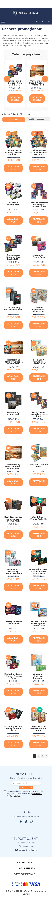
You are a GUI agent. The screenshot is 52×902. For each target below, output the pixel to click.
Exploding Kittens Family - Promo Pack (13, 728)
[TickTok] (26, 821)
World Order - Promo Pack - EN (38, 518)
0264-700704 (27, 846)
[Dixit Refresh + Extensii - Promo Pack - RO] (13, 138)
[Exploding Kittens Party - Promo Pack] (13, 662)
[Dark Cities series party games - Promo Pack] (13, 505)
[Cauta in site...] (49, 21)
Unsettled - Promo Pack (13, 204)
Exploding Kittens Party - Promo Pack (13, 676)
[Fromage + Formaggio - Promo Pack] (38, 348)
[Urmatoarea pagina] (46, 756)
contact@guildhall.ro (27, 850)
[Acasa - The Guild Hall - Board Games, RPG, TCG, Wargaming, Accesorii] (26, 13)
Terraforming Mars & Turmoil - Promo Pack (13, 362)
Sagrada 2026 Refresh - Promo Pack (38, 728)
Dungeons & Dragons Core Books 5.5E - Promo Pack (15, 83)
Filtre (15, 119)
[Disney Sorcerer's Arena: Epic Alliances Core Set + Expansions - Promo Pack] (38, 191)
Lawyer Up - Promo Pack (39, 256)
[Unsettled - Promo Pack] (13, 191)
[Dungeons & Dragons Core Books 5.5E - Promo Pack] (15, 71)
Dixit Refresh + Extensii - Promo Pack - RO (13, 152)
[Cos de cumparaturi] (43, 21)
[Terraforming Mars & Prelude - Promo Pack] (37, 71)
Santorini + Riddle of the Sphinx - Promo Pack (39, 624)
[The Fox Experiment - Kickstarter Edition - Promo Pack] (38, 295)
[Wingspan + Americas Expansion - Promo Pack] (38, 662)
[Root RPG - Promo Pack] (38, 452)
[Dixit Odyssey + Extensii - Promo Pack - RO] (38, 138)
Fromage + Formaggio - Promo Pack (39, 362)
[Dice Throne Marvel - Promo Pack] (38, 400)
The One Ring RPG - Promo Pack (13, 309)
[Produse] (3, 22)
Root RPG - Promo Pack (39, 466)
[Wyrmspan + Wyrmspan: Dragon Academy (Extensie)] (13, 557)
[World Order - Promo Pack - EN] (38, 505)
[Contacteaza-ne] (36, 21)
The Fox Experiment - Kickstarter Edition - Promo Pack (39, 309)
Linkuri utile (25, 868)
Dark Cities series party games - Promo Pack (13, 519)
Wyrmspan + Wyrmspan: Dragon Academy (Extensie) (13, 571)
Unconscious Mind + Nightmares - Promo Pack (38, 571)
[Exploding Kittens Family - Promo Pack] (13, 714)
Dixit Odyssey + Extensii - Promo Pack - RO (38, 152)
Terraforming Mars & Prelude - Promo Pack (37, 83)
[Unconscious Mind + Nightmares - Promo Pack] (38, 557)
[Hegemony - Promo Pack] (13, 400)
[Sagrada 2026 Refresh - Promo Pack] (38, 714)
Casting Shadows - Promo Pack (13, 623)
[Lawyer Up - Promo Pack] (38, 243)
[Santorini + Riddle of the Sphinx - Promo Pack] (38, 610)
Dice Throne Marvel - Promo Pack (38, 414)
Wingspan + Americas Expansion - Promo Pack (39, 676)
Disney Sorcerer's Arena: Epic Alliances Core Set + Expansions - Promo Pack (38, 205)
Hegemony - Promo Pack (13, 413)
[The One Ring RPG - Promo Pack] (13, 295)
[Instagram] (31, 821)
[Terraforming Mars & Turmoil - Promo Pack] (13, 348)
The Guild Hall (25, 862)
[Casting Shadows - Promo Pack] (13, 610)
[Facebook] (21, 821)
